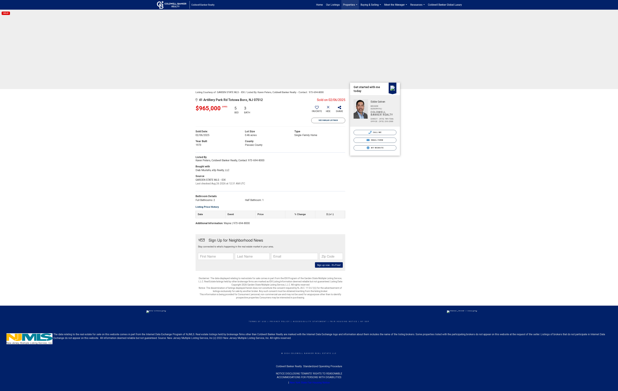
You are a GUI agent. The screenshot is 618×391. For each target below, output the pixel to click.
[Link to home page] (173, 5)
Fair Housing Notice (343, 321)
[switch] (317, 110)
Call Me (377, 132)
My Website (377, 148)
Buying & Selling (371, 6)
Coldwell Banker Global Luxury (445, 4)
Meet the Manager (396, 6)
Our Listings (333, 4)
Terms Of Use (258, 321)
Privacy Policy (280, 321)
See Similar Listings (328, 120)
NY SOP (364, 321)
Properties (350, 6)
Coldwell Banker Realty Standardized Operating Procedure (309, 366)
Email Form (376, 140)
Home (319, 4)
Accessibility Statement (310, 321)
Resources (418, 6)
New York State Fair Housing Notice (310, 382)
